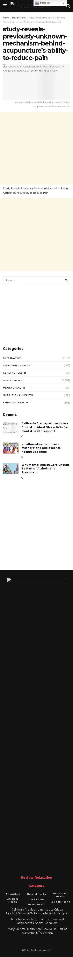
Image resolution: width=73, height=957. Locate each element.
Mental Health (14, 387)
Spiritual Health (15, 402)
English (45, 2)
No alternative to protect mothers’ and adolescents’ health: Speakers (41, 448)
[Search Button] (66, 280)
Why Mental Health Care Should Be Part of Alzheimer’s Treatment (45, 468)
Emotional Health (16, 365)
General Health (14, 372)
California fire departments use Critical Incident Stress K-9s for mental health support (44, 427)
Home (6, 17)
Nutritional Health (18, 395)
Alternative (12, 357)
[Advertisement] (36, 148)
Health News (19, 17)
